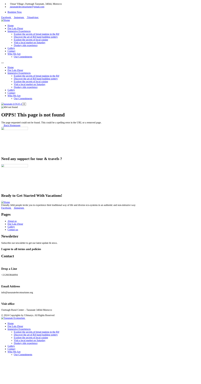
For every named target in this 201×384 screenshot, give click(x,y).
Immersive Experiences (19, 73)
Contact (11, 92)
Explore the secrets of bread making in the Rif (36, 76)
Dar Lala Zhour (15, 70)
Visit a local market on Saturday (29, 84)
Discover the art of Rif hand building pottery (36, 78)
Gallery (11, 90)
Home (11, 67)
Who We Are (14, 95)
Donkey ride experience (26, 87)
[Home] (5, 20)
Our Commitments (23, 98)
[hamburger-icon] (2, 62)
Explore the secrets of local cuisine (31, 81)
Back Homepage (11, 125)
